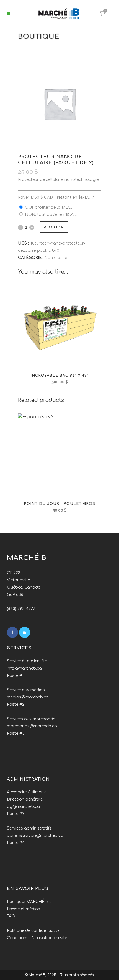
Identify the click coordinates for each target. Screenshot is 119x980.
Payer (56, 197)
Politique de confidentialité (33, 931)
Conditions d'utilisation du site (37, 938)
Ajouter (54, 227)
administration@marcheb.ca (35, 835)
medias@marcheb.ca (28, 697)
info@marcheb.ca (24, 668)
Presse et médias (23, 909)
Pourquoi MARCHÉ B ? (29, 902)
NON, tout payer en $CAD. (51, 215)
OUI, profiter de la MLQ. (48, 207)
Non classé (56, 258)
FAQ (11, 916)
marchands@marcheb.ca (32, 726)
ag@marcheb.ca (23, 806)
